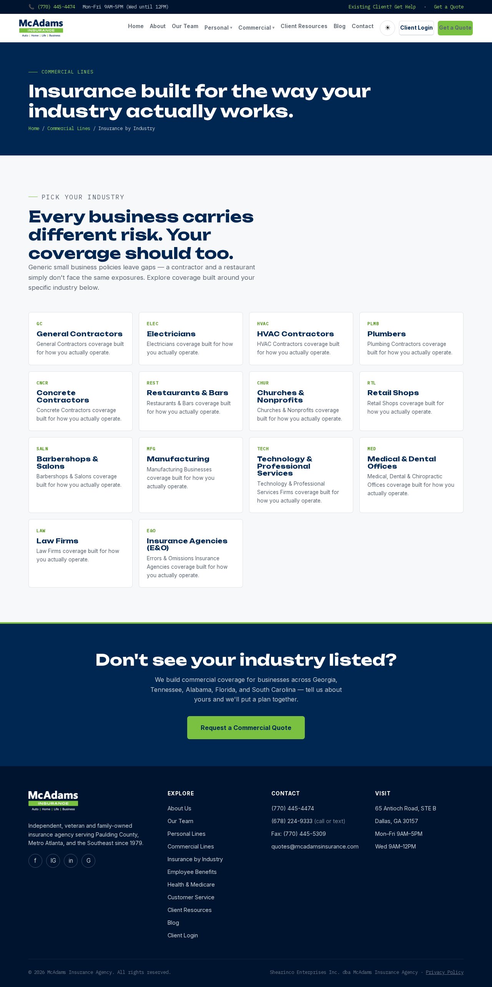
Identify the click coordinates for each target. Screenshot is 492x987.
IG (53, 860)
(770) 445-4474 (292, 808)
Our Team (185, 26)
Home (136, 26)
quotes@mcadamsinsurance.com (315, 846)
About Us (179, 808)
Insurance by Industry (195, 859)
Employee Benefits (192, 871)
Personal (218, 27)
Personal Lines (187, 833)
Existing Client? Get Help (382, 6)
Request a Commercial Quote (246, 727)
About (158, 26)
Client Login (416, 27)
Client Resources (304, 26)
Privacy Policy (445, 972)
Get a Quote (449, 6)
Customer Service (191, 897)
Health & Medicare (191, 884)
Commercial (256, 27)
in (71, 860)
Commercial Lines (68, 128)
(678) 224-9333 (291, 821)
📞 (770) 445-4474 (51, 6)
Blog (340, 26)
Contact (363, 26)
